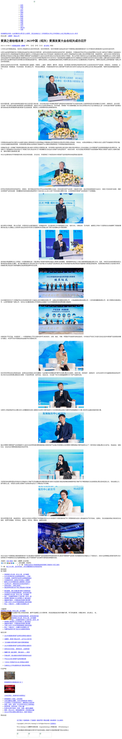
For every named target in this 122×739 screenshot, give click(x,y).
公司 (21, 9)
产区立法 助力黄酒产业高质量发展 (15, 659)
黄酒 (11, 561)
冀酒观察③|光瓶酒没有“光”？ (13, 682)
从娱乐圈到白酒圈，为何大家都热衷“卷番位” (18, 700)
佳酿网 (10, 36)
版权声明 (40, 720)
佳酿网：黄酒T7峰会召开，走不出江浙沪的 (18, 639)
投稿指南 (26, 720)
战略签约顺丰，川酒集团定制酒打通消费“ (17, 600)
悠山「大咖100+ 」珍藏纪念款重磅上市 (16, 604)
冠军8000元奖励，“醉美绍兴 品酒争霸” (17, 649)
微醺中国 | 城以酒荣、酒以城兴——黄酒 (17, 652)
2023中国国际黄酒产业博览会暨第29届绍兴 (17, 635)
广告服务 (33, 720)
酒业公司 (16, 36)
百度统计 (53, 723)
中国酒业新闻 (16, 45)
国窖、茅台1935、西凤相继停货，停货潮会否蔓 (19, 710)
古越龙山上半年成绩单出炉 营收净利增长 (17, 665)
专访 (21, 25)
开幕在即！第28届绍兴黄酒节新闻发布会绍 (17, 655)
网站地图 (46, 720)
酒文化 (22, 27)
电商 (21, 20)
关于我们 (20, 720)
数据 (21, 16)
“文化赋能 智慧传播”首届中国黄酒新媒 (16, 642)
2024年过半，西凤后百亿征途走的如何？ (17, 583)
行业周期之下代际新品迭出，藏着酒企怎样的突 (19, 702)
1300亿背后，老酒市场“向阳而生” (15, 695)
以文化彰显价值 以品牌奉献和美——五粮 (17, 576)
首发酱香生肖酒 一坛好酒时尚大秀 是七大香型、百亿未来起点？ (21, 33)
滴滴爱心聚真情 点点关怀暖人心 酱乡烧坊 (17, 598)
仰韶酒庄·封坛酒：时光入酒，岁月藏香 (16, 574)
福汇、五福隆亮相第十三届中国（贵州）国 (17, 596)
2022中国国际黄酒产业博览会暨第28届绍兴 (17, 645)
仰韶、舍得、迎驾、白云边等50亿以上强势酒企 (19, 704)
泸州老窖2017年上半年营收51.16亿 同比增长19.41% (58, 33)
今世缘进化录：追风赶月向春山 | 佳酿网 (17, 580)
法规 (21, 24)
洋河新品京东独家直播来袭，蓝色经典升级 (17, 592)
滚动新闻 (53, 720)
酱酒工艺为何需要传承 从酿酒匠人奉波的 (17, 582)
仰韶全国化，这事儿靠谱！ (12, 585)
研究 (21, 11)
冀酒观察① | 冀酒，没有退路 (13, 699)
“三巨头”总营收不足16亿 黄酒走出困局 (16, 662)
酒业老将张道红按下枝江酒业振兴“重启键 (17, 587)
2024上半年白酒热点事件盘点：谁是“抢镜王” (18, 712)
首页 (21, 5)
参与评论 (46, 45)
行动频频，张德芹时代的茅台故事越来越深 (17, 578)
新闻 (21, 7)
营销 (21, 12)
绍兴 (8, 561)
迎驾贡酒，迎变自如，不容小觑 (14, 706)
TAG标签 (60, 720)
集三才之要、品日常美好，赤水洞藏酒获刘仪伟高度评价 (24, 566)
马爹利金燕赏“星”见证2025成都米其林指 (17, 629)
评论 (21, 14)
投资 (21, 18)
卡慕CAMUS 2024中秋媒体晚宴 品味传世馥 (18, 602)
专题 (21, 29)
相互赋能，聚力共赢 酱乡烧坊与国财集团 (17, 591)
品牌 (21, 22)
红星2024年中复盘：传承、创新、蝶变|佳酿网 (18, 708)
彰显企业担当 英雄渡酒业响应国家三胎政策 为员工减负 (41, 564)
